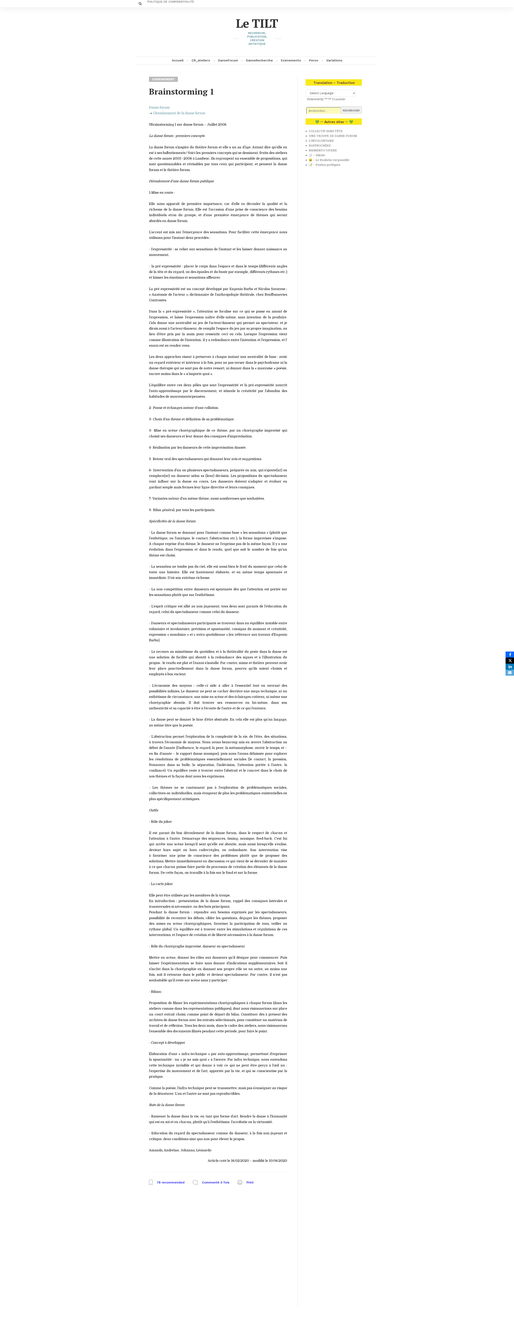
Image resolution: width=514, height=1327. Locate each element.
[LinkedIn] (510, 667)
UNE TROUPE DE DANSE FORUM (333, 135)
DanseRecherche (259, 60)
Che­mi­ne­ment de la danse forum (179, 113)
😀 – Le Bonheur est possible (329, 160)
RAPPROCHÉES (319, 145)
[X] (510, 661)
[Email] (510, 673)
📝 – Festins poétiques (324, 164)
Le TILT (257, 23)
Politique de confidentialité (170, 1)
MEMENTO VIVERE (323, 150)
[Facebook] (510, 655)
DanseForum (228, 60)
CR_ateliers (201, 60)
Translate (338, 99)
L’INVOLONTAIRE (321, 140)
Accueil (178, 60)
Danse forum (159, 107)
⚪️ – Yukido (317, 155)
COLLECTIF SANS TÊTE (326, 131)
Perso (313, 60)
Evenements (291, 60)
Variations (334, 60)
